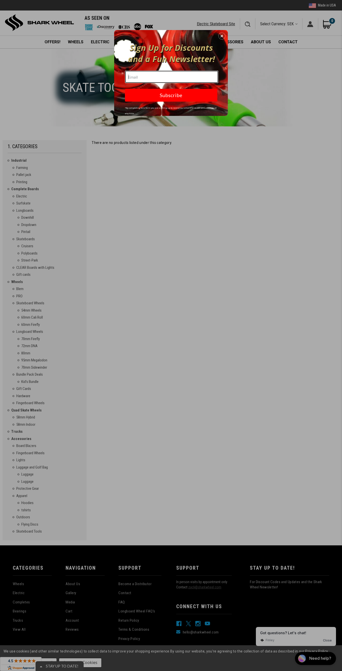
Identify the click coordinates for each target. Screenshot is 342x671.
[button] (222, 36)
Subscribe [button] (171, 95)
